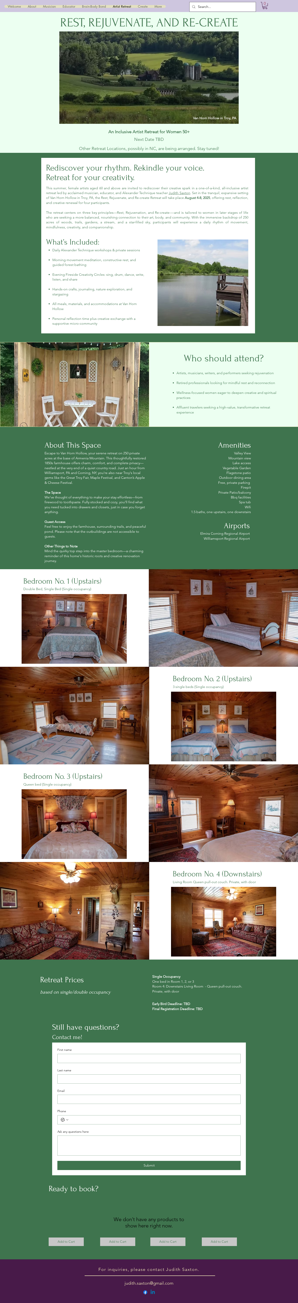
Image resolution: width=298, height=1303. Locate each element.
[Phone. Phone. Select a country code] (64, 1119)
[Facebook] (145, 1292)
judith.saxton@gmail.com (149, 1283)
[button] (265, 5)
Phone (61, 1111)
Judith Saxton (179, 193)
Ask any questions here (73, 1132)
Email (61, 1091)
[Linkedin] (152, 1292)
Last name (64, 1070)
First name (64, 1050)
